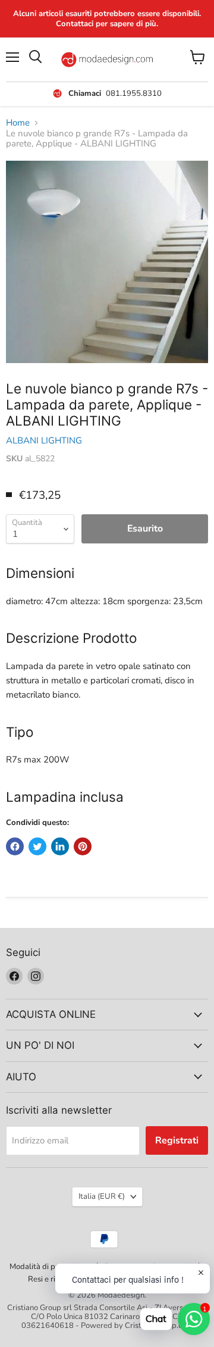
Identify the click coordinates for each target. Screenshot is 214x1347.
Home (18, 123)
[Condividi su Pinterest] (83, 846)
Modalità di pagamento (50, 1266)
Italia (101, 1196)
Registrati (177, 1140)
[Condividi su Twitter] (37, 846)
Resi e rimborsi (53, 1279)
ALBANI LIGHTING (44, 440)
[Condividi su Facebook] (15, 846)
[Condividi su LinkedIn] (60, 846)
